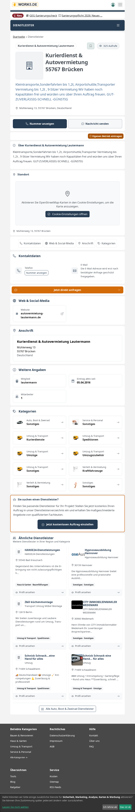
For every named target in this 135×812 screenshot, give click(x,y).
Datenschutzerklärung (62, 735)
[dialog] (67, 803)
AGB (52, 746)
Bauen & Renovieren (21, 735)
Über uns (94, 740)
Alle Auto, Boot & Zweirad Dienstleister (69, 709)
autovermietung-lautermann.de (32, 315)
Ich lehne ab (110, 807)
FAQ (91, 746)
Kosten (53, 776)
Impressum (56, 740)
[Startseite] (26, 4)
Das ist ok (125, 807)
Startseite (19, 37)
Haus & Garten (18, 740)
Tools (13, 776)
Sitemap (54, 781)
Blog (12, 781)
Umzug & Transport (21, 746)
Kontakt (93, 735)
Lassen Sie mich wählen (15, 807)
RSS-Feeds (55, 787)
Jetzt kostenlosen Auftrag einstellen (70, 524)
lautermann (29, 382)
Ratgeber (15, 787)
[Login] (113, 4)
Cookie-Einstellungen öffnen (69, 214)
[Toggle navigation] (118, 25)
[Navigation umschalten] (120, 4)
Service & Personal (20, 751)
